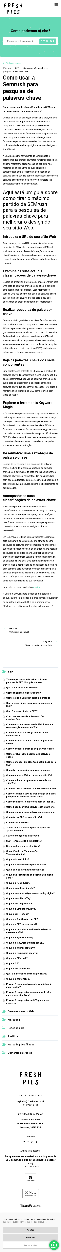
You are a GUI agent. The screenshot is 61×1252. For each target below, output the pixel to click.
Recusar (30, 1237)
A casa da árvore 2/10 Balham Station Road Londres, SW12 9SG (30, 1123)
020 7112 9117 (30, 1105)
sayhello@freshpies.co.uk (30, 1101)
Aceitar (30, 1230)
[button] (56, 4)
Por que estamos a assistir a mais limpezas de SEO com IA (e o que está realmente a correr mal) (30, 1160)
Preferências (30, 1245)
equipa (37, 587)
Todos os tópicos (13, 63)
